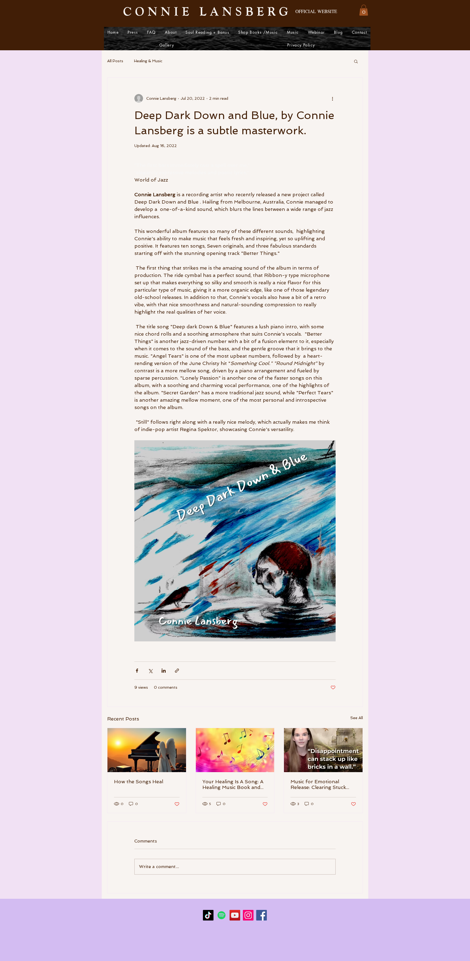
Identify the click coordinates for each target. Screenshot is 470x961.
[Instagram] (248, 915)
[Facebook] (261, 915)
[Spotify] (221, 915)
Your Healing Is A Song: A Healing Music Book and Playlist (233, 784)
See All (356, 718)
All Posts (115, 61)
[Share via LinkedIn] (163, 670)
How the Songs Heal (138, 781)
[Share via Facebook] (137, 670)
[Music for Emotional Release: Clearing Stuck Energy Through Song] (323, 750)
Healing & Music (148, 61)
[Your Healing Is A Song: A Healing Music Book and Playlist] (235, 750)
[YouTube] (235, 915)
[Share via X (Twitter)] (150, 670)
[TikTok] (208, 915)
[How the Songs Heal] (146, 750)
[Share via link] (177, 670)
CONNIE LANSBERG (207, 10)
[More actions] (332, 98)
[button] (363, 10)
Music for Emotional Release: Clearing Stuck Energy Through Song (318, 784)
